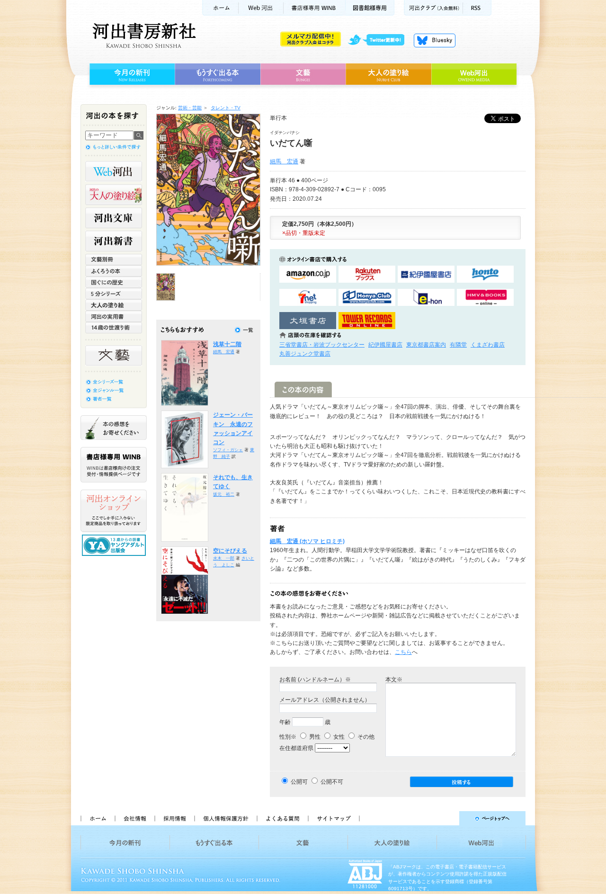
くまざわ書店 (488, 344)
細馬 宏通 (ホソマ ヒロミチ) (307, 541)
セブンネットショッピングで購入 (307, 297)
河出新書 (113, 241)
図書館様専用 (370, 8)
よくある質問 (282, 818)
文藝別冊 (113, 259)
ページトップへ (447, 818)
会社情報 (134, 818)
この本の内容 (303, 389)
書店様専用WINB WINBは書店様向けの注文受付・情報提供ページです (113, 465)
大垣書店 (307, 321)
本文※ (393, 679)
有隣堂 (458, 344)
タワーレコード (367, 321)
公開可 (299, 781)
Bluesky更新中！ (434, 40)
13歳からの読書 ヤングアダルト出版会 (115, 545)
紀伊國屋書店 (385, 344)
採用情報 (174, 818)
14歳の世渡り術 (113, 327)
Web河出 (261, 8)
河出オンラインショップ (113, 511)
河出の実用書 (113, 316)
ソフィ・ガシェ (228, 449)
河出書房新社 (142, 35)
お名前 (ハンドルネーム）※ (315, 679)
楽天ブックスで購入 (367, 274)
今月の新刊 (131, 74)
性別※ (287, 736)
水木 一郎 (223, 558)
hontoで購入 (485, 274)
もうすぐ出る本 (217, 74)
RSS (477, 8)
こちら (403, 652)
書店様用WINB (315, 8)
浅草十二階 (227, 344)
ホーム (220, 8)
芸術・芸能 (190, 107)
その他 (365, 736)
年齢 (285, 722)
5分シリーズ (113, 293)
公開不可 (332, 781)
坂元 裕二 (223, 494)
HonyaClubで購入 (367, 297)
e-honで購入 (426, 297)
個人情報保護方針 (225, 818)
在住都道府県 (296, 748)
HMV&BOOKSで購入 (485, 297)
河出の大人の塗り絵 (113, 194)
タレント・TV (226, 107)
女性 (338, 736)
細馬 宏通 (284, 161)
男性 (314, 736)
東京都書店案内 (426, 344)
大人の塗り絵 (388, 74)
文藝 (303, 74)
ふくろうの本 (113, 271)
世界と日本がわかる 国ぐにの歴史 (113, 282)
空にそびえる (230, 550)
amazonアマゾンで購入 (307, 274)
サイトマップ (334, 818)
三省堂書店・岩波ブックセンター (322, 344)
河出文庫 (113, 217)
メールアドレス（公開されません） (324, 700)
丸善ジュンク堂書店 (304, 353)
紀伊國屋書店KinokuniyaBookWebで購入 (426, 274)
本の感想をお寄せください (113, 427)
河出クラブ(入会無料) (433, 8)
